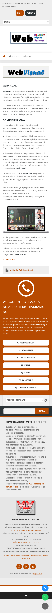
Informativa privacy (39, 556)
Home (6, 556)
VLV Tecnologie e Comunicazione (26, 530)
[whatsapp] (19, 566)
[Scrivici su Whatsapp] (45, 597)
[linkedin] (26, 566)
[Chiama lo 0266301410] (45, 588)
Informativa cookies (20, 556)
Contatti (26, 559)
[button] (20, 13)
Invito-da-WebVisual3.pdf (21, 270)
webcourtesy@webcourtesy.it (26, 542)
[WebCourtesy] (26, 508)
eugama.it (37, 573)
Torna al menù (9, 259)
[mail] (33, 566)
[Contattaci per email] (45, 606)
